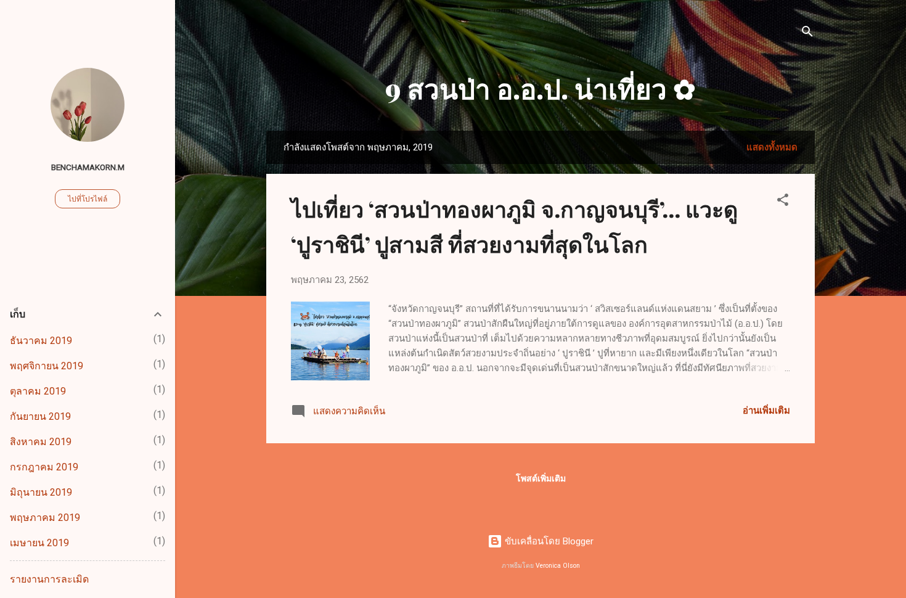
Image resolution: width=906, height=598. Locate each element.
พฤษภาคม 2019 (45, 517)
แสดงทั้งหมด (772, 147)
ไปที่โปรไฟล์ (87, 199)
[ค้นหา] (807, 33)
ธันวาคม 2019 (41, 340)
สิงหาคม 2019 (40, 442)
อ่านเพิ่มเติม (766, 410)
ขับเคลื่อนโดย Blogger (548, 541)
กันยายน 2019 (40, 416)
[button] (782, 201)
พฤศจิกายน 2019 (46, 366)
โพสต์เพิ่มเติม (541, 478)
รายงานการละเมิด (49, 579)
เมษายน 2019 (39, 543)
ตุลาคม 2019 (38, 391)
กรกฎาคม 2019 (44, 467)
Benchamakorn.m (87, 167)
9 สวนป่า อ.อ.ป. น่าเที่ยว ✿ (540, 88)
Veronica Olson (558, 566)
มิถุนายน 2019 (41, 492)
